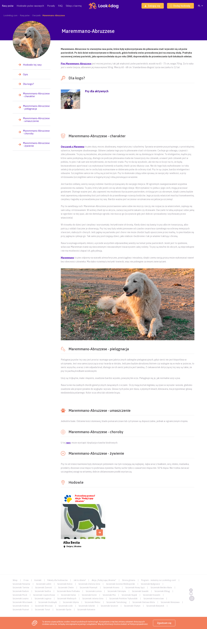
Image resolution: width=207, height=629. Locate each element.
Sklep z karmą (74, 5)
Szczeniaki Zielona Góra (89, 584)
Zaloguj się (154, 5)
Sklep (15, 580)
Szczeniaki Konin (89, 595)
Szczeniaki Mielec (92, 602)
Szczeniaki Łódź (66, 606)
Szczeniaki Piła (109, 595)
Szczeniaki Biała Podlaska (68, 591)
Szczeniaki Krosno (111, 587)
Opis (25, 74)
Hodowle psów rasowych (30, 5)
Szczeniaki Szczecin (109, 606)
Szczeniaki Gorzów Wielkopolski (120, 584)
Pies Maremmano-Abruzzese (76, 63)
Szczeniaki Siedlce (43, 591)
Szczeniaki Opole (63, 609)
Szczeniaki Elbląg (162, 591)
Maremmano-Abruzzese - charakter (36, 95)
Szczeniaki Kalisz (68, 595)
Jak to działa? (80, 580)
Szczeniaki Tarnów (21, 587)
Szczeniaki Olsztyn (132, 606)
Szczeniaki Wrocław (44, 606)
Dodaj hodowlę (181, 5)
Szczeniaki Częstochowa (44, 595)
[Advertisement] (128, 121)
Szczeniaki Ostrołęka (117, 591)
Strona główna (128, 580)
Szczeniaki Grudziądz (47, 602)
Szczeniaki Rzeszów (21, 584)
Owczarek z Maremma (72, 146)
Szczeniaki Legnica (43, 598)
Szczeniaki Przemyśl (88, 587)
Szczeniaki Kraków (21, 606)
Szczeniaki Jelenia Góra (92, 598)
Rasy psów (7, 5)
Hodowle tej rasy (32, 64)
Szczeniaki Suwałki (140, 591)
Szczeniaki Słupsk (129, 595)
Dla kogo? (28, 84)
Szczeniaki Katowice (86, 609)
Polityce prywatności (139, 624)
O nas (25, 580)
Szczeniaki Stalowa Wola (143, 602)
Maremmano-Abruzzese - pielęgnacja (36, 107)
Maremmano (67, 257)
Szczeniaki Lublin (43, 584)
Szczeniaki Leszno (21, 598)
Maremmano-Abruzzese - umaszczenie (36, 119)
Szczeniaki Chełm (66, 587)
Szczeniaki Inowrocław (153, 598)
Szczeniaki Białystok (155, 606)
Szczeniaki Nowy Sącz (135, 587)
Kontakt (37, 580)
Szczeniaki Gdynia (71, 602)
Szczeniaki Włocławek (22, 602)
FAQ (60, 5)
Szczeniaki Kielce (64, 584)
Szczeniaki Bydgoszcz (150, 584)
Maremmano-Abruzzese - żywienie (36, 144)
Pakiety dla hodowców (57, 580)
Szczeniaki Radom (21, 591)
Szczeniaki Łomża (94, 591)
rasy (68, 442)
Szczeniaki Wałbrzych (66, 598)
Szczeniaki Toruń (42, 609)
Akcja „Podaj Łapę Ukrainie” (104, 580)
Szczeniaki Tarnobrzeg (116, 602)
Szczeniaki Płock (20, 595)
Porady (51, 5)
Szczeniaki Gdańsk (87, 606)
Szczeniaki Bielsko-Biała (161, 587)
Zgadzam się (164, 623)
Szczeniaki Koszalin (151, 595)
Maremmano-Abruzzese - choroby (36, 132)
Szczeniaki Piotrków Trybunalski (123, 598)
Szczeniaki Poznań (21, 609)
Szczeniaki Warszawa (170, 602)
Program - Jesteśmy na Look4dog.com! (158, 580)
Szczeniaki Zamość (43, 587)
